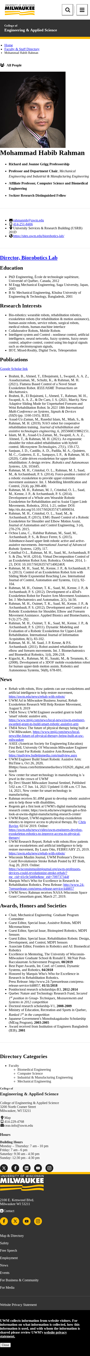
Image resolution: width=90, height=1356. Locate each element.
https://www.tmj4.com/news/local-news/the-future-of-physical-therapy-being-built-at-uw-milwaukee (46, 735)
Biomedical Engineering (34, 1069)
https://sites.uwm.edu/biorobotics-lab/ (38, 236)
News (4, 1265)
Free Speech (8, 1250)
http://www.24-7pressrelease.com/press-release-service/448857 (46, 886)
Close (5, 1345)
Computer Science (30, 1073)
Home (8, 45)
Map (7, 1118)
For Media (7, 1287)
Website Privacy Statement (18, 1305)
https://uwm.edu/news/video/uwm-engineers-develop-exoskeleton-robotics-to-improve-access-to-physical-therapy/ (46, 833)
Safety (4, 1243)
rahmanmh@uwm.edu (28, 220)
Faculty (14, 1065)
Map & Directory (12, 1236)
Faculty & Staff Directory (22, 49)
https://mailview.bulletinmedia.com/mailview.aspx (43, 755)
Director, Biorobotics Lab (28, 257)
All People (14, 65)
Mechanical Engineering (34, 1081)
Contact (8, 1211)
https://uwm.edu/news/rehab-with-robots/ (37, 696)
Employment (9, 1258)
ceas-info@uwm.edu (18, 1125)
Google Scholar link (14, 369)
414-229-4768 (14, 1121)
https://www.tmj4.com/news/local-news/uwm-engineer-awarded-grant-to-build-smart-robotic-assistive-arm (47, 722)
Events (4, 1273)
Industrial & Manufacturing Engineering (45, 1077)
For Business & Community (19, 1280)
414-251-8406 (23, 224)
